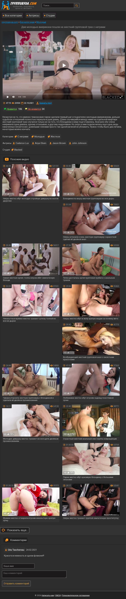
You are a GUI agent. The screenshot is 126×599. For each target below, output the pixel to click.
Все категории (13, 15)
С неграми (23, 136)
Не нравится (34, 109)
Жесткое (55, 136)
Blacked (18, 149)
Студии (50, 15)
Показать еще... (17, 530)
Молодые (39, 136)
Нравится (11, 109)
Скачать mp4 (45, 103)
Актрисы (34, 15)
